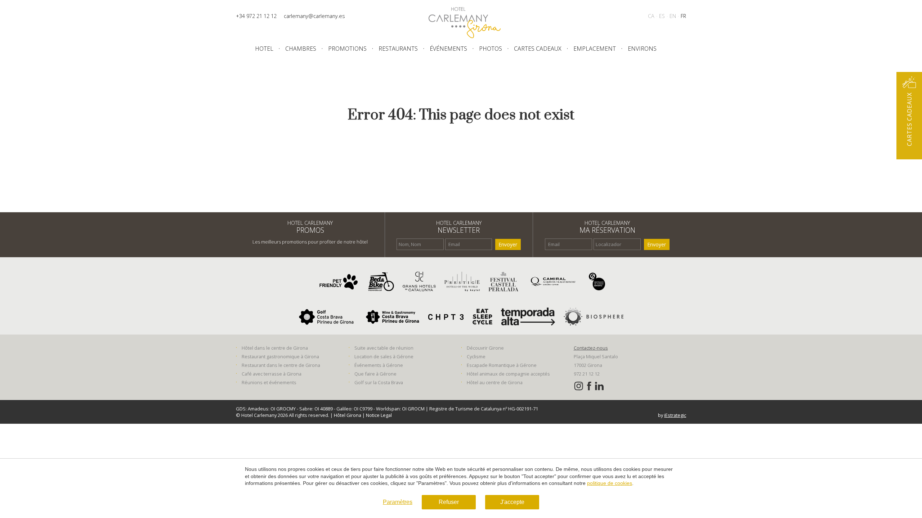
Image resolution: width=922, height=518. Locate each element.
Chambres (300, 49)
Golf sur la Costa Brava (378, 382)
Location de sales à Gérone (383, 356)
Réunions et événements (269, 382)
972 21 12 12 (587, 374)
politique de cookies (609, 483)
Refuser (449, 502)
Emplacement (594, 49)
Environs (642, 49)
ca (651, 16)
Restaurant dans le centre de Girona (281, 365)
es (662, 16)
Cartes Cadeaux (537, 49)
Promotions (347, 49)
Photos (490, 49)
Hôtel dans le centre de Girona (275, 348)
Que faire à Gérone (375, 374)
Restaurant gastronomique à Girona (280, 356)
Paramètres (397, 502)
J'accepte (512, 502)
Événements (448, 49)
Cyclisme (476, 356)
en (673, 16)
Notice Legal (379, 415)
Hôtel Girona (348, 415)
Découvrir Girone (485, 348)
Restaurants (398, 49)
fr (683, 16)
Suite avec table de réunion (383, 348)
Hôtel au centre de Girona (495, 382)
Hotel (264, 49)
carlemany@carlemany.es (314, 16)
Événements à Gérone (378, 365)
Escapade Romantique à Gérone (502, 365)
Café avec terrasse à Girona (271, 374)
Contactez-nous (591, 348)
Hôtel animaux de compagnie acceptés (508, 374)
